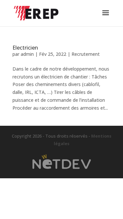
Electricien (25, 47)
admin (27, 54)
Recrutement (86, 54)
